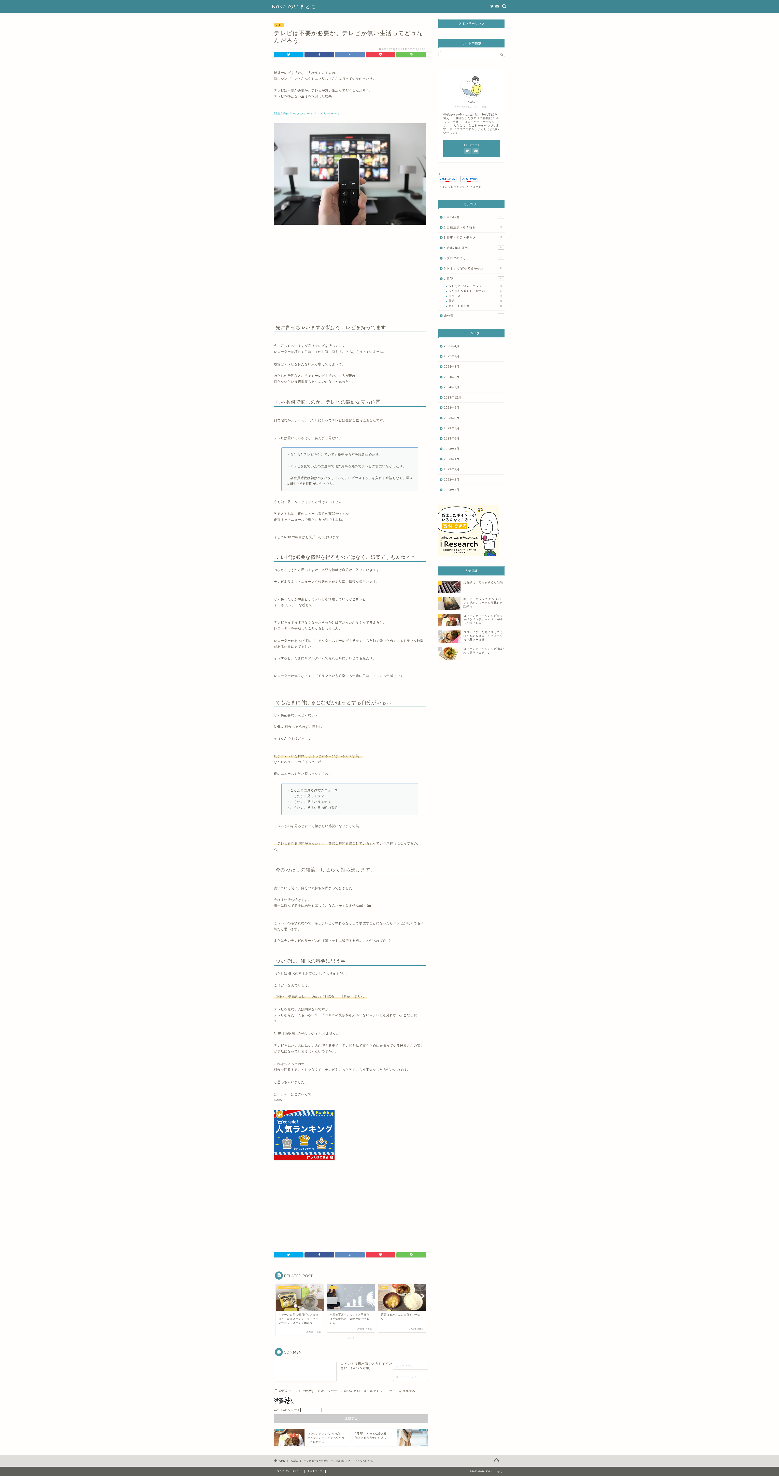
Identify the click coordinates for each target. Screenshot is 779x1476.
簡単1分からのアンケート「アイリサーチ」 (307, 113)
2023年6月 (451, 438)
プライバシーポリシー (289, 1471)
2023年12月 (452, 397)
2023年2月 (451, 479)
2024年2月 (451, 377)
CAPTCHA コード (287, 1409)
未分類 (472, 315)
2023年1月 (451, 489)
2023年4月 (451, 459)
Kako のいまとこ (294, 6)
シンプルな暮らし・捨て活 (475, 291)
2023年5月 (451, 448)
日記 (475, 300)
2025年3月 (451, 356)
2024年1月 (451, 387)
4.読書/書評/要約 (472, 248)
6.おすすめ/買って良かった (472, 268)
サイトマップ (315, 1471)
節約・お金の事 (475, 305)
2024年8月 (451, 366)
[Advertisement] (350, 263)
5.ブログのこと (472, 258)
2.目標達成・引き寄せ (473, 227)
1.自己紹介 (472, 217)
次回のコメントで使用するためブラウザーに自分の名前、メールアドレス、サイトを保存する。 (349, 1391)
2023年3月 (451, 469)
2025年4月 (451, 346)
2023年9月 (451, 407)
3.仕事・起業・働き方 (473, 237)
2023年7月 (451, 428)
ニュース (475, 295)
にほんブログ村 (449, 187)
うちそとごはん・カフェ (475, 286)
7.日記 (279, 25)
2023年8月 (451, 418)
